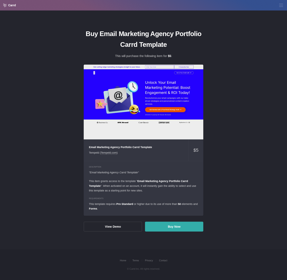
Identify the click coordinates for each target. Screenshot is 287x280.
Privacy (149, 260)
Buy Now (174, 226)
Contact (163, 260)
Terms (135, 260)
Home (123, 260)
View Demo (143, 102)
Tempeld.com (109, 152)
